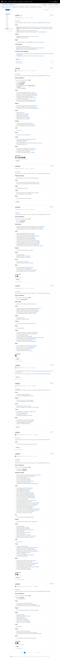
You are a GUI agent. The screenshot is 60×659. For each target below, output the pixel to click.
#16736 (31, 506)
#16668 (33, 564)
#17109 (40, 55)
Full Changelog (17, 20)
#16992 (23, 254)
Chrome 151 (34, 75)
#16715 (37, 510)
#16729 (39, 474)
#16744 (26, 546)
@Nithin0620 (22, 83)
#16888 (31, 348)
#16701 (26, 477)
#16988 (31, 250)
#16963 (38, 243)
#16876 (32, 419)
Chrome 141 (34, 591)
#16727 (32, 537)
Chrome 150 (34, 173)
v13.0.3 (17, 365)
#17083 (44, 31)
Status (26, 656)
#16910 (38, 310)
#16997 (37, 182)
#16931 (35, 341)
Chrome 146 (34, 373)
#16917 (34, 323)
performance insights (33, 474)
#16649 (28, 622)
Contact (34, 656)
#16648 (40, 633)
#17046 (28, 117)
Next (38, 652)
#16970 (33, 239)
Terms (18, 656)
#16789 (36, 332)
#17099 (18, 54)
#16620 (35, 632)
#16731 (35, 500)
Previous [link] (22, 652)
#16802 (31, 400)
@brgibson (25, 469)
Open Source (20, 1)
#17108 (35, 30)
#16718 (30, 512)
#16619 (31, 603)
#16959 (41, 227)
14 (36, 652)
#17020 (29, 134)
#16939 (35, 333)
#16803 (24, 414)
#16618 (37, 610)
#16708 (33, 497)
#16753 (27, 490)
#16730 (32, 529)
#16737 (32, 554)
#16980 (35, 269)
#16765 (33, 92)
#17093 (40, 42)
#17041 (34, 125)
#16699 (31, 507)
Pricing (31, 1)
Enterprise (26, 1)
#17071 (20, 130)
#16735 (32, 494)
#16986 (34, 238)
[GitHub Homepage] (11, 656)
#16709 (29, 569)
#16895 (33, 346)
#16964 (42, 226)
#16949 (35, 312)
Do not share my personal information (44, 656)
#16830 (37, 407)
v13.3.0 (17, 166)
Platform (5, 1)
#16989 (26, 261)
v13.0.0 (17, 454)
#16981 (29, 268)
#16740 (25, 556)
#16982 (33, 237)
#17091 (37, 55)
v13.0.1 (17, 432)
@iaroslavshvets (24, 299)
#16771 (35, 444)
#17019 (28, 118)
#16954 (31, 262)
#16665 (30, 565)
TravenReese (18, 385)
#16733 (33, 495)
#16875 (30, 415)
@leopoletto (25, 470)
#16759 (20, 541)
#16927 (39, 308)
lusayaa (17, 17)
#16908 (34, 338)
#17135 (42, 42)
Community (28, 656)
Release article (17, 461)
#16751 (32, 481)
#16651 (28, 620)
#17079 (37, 42)
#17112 (48, 27)
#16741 (30, 501)
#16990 (37, 235)
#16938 (33, 152)
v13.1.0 (17, 286)
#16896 (22, 328)
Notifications (44, 4)
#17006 (26, 188)
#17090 (36, 36)
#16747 (28, 527)
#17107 (45, 27)
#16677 (37, 502)
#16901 (31, 336)
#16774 (34, 97)
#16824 (34, 411)
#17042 (26, 140)
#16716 (33, 476)
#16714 (34, 505)
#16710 (29, 482)
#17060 (27, 113)
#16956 (32, 233)
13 (34, 652)
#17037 (26, 144)
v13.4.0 (17, 68)
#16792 (28, 423)
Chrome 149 (34, 293)
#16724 (23, 531)
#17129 (18, 29)
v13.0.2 (17, 383)
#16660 (23, 614)
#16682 (32, 517)
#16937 (36, 309)
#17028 (31, 96)
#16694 (24, 553)
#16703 (29, 552)
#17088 (40, 47)
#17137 (43, 55)
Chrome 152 (34, 22)
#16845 (24, 141)
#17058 (27, 116)
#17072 (35, 139)
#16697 (23, 533)
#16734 (33, 511)
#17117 (29, 46)
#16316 (30, 561)
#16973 (41, 228)
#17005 (38, 183)
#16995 (29, 198)
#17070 (23, 112)
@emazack (22, 84)
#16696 (28, 534)
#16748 (28, 478)
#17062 (28, 151)
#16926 (35, 345)
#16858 (31, 421)
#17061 (34, 148)
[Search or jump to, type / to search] (49, 1)
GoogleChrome (5, 4)
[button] (34, 59)
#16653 (28, 631)
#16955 (28, 257)
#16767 (32, 395)
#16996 (37, 192)
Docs (31, 656)
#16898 (42, 337)
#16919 (27, 319)
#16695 (37, 566)
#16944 (46, 53)
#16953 (33, 234)
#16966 (38, 240)
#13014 (36, 521)
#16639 (35, 604)
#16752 (29, 491)
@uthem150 (22, 597)
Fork (50, 4)
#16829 (28, 394)
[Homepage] (2, 1)
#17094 (26, 37)
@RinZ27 (19, 86)
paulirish (17, 367)
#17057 (35, 93)
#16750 (29, 479)
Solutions (10, 1)
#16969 (37, 244)
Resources (15, 1)
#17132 (50, 27)
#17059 (26, 115)
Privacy (21, 656)
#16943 (23, 317)
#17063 (37, 108)
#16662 (20, 626)
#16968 (31, 267)
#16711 (35, 560)
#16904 (34, 303)
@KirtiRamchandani (31, 85)
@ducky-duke (23, 220)
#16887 (31, 350)
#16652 (27, 619)
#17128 (52, 28)
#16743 (36, 547)
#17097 (49, 53)
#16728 (36, 551)
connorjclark (18, 70)
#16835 (36, 95)
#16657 (25, 618)
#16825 (30, 422)
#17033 (33, 101)
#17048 (26, 98)
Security (23, 656)
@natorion (24, 88)
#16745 (28, 528)
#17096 (43, 47)
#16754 (29, 489)
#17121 (36, 49)
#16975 (34, 271)
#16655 (23, 617)
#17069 (31, 123)
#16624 (36, 483)
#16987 (41, 245)
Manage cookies (38, 656)
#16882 (27, 349)
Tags (11, 9)
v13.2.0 (17, 207)
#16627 (39, 605)
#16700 (26, 499)
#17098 (52, 53)
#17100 (20, 54)
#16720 (33, 496)
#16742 (33, 548)
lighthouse (11, 4)
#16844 (32, 401)
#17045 (36, 105)
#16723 (28, 532)
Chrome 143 (34, 439)
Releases (7, 9)
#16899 (34, 313)
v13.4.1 (17, 15)
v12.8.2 (17, 584)
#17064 (33, 124)
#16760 (23, 526)
